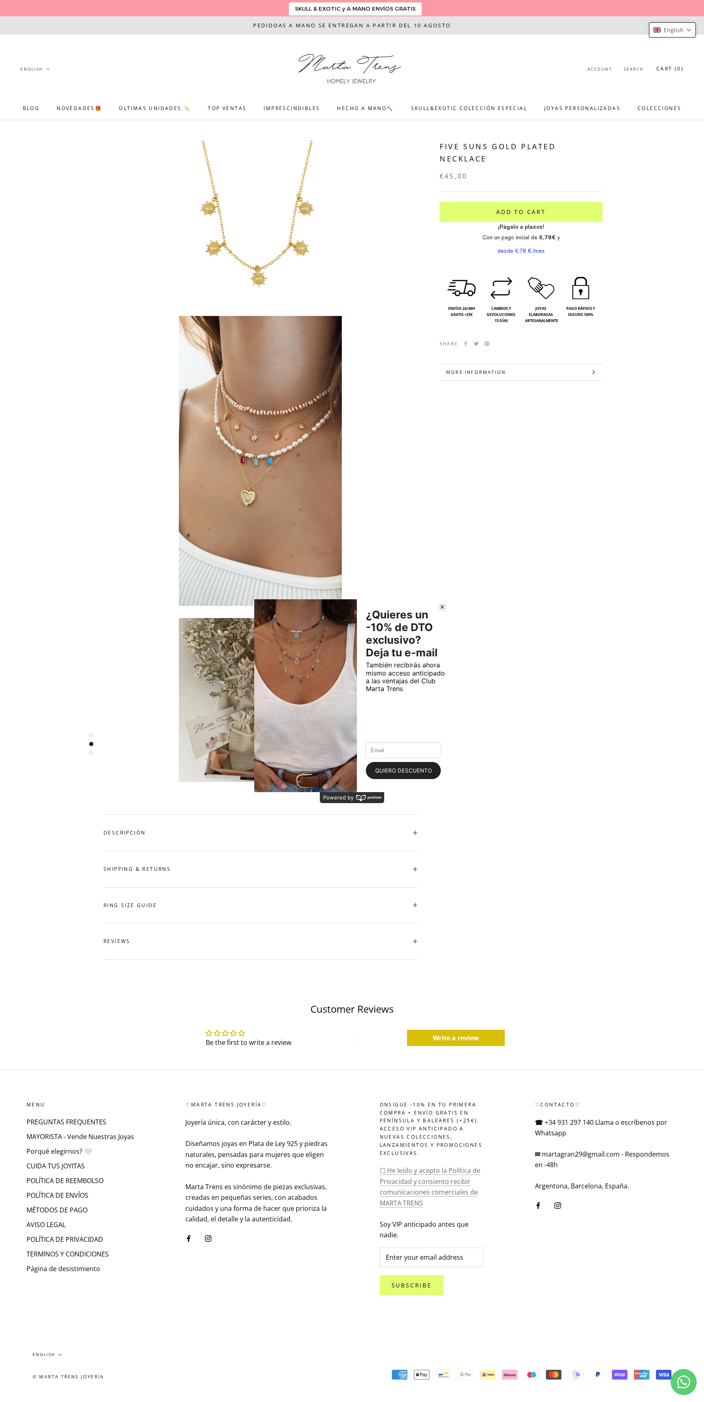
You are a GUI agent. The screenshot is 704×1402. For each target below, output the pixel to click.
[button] (672, 30)
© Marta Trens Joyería (68, 1376)
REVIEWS (116, 941)
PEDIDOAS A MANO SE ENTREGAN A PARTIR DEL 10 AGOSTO (352, 25)
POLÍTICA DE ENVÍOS (57, 1195)
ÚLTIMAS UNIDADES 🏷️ (155, 108)
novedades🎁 (79, 108)
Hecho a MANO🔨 (365, 108)
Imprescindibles (292, 108)
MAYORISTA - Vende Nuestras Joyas (80, 1136)
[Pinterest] (486, 343)
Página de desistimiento (63, 1268)
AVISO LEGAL (46, 1224)
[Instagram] (208, 1237)
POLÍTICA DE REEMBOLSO (64, 1180)
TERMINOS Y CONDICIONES (67, 1254)
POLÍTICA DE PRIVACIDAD (64, 1239)
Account (599, 69)
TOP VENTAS (227, 108)
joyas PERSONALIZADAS (582, 108)
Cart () (670, 68)
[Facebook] (465, 343)
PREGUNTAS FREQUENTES (66, 1121)
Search (633, 69)
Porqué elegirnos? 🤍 (59, 1151)
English (31, 69)
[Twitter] (476, 343)
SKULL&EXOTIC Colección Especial (469, 108)
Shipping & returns (137, 868)
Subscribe (412, 1285)
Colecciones (659, 108)
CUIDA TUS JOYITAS (55, 1165)
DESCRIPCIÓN (124, 832)
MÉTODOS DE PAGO (57, 1209)
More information (476, 372)
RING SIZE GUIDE (130, 905)
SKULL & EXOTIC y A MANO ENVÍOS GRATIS (355, 8)
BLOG (31, 108)
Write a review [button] (456, 1037)
